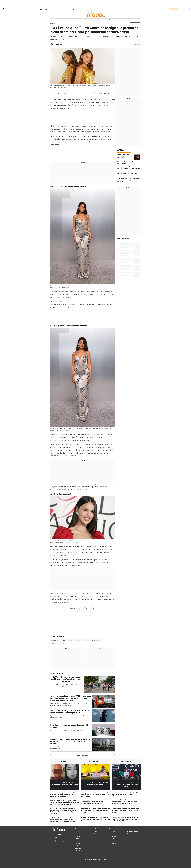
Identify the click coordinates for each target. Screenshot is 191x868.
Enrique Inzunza (111, 20)
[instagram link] (63, 838)
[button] (2, 9)
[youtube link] (56, 841)
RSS (78, 853)
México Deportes (116, 9)
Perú (84, 9)
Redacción (96, 831)
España (74, 9)
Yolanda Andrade (120, 20)
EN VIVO (64, 20)
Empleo (96, 833)
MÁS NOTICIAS (82, 755)
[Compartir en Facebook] (98, 93)
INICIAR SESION (185, 9)
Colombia (68, 9)
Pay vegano (135, 20)
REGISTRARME (173, 9)
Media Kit (114, 843)
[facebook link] (56, 838)
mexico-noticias (96, 640)
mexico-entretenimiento (57, 643)
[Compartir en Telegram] (108, 93)
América (78, 831)
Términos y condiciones (132, 831)
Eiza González (55, 640)
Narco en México (137, 9)
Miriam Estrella (60, 44)
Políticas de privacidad (132, 833)
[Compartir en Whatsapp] (94, 93)
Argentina (51, 9)
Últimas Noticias (106, 9)
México (79, 9)
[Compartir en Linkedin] (105, 93)
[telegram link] (60, 841)
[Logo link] (95, 14)
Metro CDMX (77, 20)
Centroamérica (91, 9)
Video (63, 640)
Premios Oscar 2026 (73, 640)
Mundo (98, 9)
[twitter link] (60, 838)
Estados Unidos (60, 9)
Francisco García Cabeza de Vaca (99, 20)
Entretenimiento (127, 9)
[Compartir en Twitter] (101, 93)
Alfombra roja (85, 640)
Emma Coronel (128, 20)
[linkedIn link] (63, 841)
